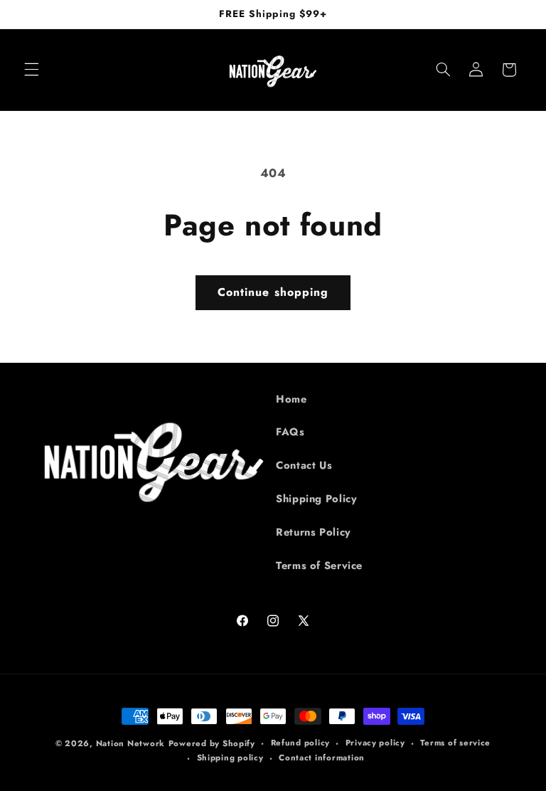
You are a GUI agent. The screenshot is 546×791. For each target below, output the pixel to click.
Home (291, 399)
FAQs (290, 432)
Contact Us (304, 465)
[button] (31, 69)
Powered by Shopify (211, 743)
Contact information (322, 757)
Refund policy (301, 742)
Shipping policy (230, 757)
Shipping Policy (316, 498)
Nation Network (130, 743)
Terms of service (455, 742)
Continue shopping (273, 292)
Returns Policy (313, 532)
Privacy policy (375, 742)
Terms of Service (319, 565)
